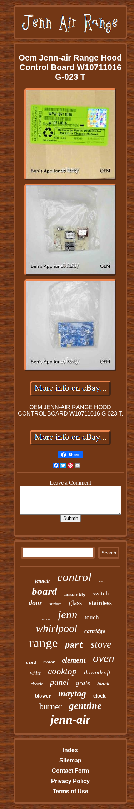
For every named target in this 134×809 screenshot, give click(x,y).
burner (50, 706)
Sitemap (70, 760)
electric (37, 684)
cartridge (94, 631)
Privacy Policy (70, 781)
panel (59, 682)
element (74, 660)
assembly (74, 594)
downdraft (97, 672)
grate (83, 683)
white (35, 673)
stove (101, 644)
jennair (42, 581)
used (31, 663)
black (103, 684)
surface (55, 603)
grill (102, 582)
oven (103, 658)
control (74, 577)
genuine (85, 705)
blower (43, 696)
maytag (72, 693)
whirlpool (56, 628)
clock (99, 696)
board (44, 591)
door (35, 602)
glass (75, 602)
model (46, 619)
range (43, 643)
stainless (100, 602)
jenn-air (70, 719)
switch (101, 593)
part (74, 645)
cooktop (62, 671)
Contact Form (70, 771)
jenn (68, 614)
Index (70, 750)
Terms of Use (70, 791)
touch (92, 617)
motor (49, 661)
